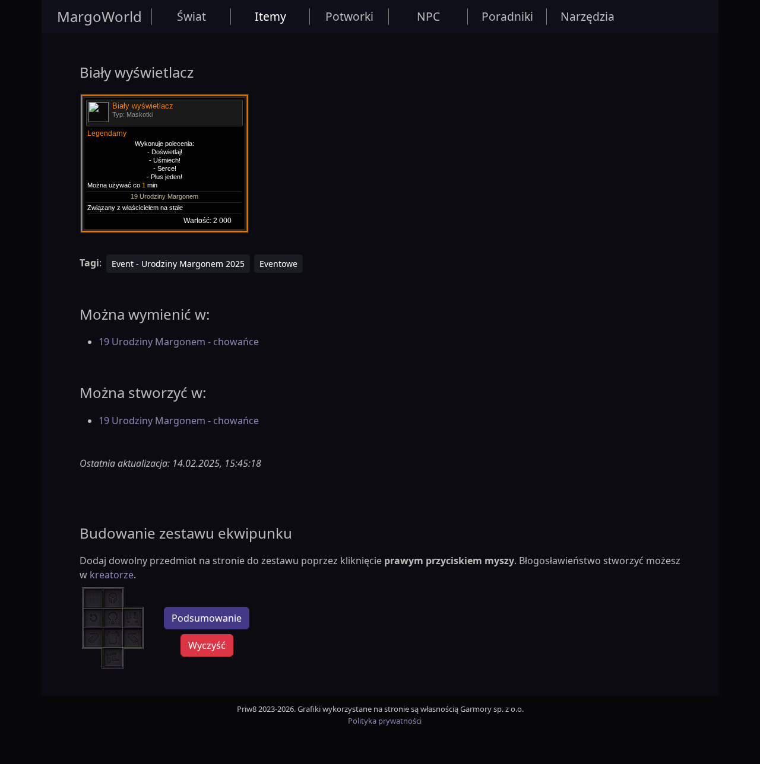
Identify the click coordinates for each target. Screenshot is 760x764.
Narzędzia (587, 16)
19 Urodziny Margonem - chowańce (179, 341)
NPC (428, 16)
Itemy (270, 16)
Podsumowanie (207, 618)
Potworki (349, 16)
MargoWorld (99, 16)
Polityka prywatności (385, 720)
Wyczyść (207, 645)
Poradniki (507, 16)
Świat (191, 16)
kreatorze (112, 574)
